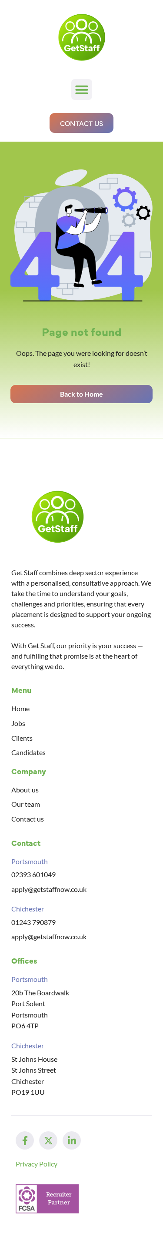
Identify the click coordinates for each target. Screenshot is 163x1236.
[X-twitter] (48, 1140)
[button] (81, 89)
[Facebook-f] (25, 1140)
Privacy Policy (36, 1164)
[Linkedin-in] (72, 1140)
